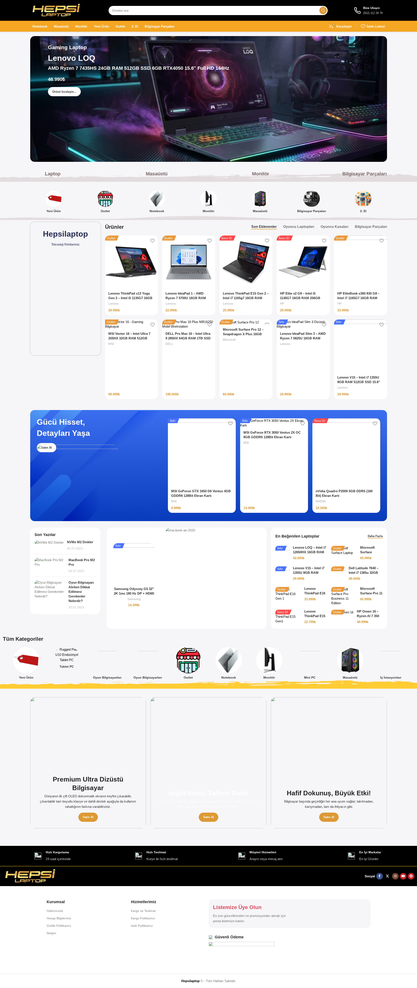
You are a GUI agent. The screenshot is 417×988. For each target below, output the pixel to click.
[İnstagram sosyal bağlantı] (395, 876)
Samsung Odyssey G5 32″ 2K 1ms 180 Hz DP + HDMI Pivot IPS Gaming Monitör (134, 593)
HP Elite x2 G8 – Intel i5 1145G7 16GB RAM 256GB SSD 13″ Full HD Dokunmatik (302, 298)
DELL (169, 344)
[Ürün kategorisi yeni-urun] (53, 203)
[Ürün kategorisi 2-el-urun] (363, 203)
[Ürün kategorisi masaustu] (260, 203)
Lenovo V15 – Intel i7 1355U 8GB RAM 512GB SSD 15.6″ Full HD (358, 381)
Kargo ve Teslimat (143, 911)
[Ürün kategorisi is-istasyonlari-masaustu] (391, 664)
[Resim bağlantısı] (30, 876)
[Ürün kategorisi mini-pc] (310, 664)
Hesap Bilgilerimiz (59, 918)
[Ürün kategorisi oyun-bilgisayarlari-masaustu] (107, 664)
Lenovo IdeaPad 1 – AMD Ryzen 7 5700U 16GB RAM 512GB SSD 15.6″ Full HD (185, 298)
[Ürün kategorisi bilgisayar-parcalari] (311, 203)
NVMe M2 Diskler (80, 542)
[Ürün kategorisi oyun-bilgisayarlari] (148, 664)
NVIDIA (321, 501)
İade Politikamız (142, 925)
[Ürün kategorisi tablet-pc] (67, 659)
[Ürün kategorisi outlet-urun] (105, 203)
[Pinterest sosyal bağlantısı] (411, 876)
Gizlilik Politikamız (59, 925)
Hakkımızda (55, 911)
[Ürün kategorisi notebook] (157, 203)
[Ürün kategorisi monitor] (208, 203)
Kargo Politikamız (143, 918)
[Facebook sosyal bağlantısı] (379, 876)
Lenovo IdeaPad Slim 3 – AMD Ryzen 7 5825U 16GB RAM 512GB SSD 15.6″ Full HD (303, 338)
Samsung (134, 599)
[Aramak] (323, 10)
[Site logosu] (56, 10)
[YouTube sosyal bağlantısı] (403, 876)
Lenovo (113, 303)
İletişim (51, 933)
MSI (111, 344)
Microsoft (229, 339)
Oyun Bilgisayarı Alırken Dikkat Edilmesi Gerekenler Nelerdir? (81, 592)
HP (282, 303)
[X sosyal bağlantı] (387, 876)
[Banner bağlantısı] (88, 762)
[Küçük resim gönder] (49, 545)
